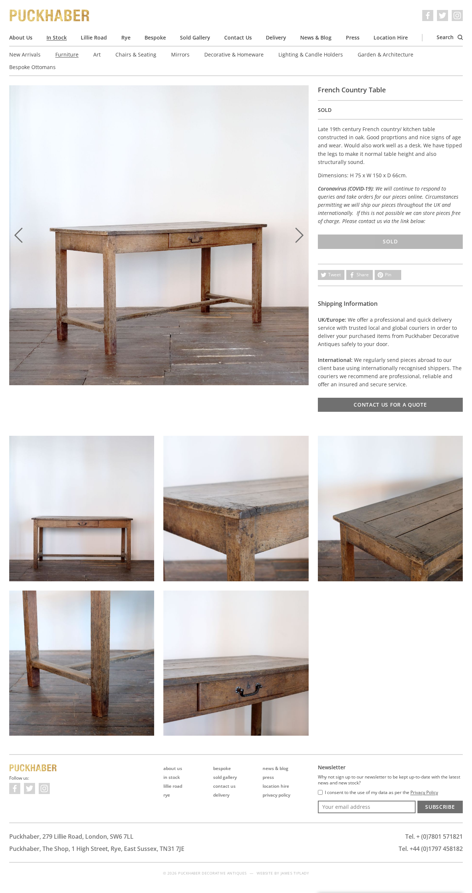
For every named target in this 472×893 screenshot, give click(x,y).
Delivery (276, 37)
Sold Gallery (195, 37)
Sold (390, 241)
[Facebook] (427, 15)
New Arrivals (25, 54)
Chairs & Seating (135, 54)
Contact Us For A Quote (390, 404)
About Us (20, 37)
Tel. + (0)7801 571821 (434, 836)
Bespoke (155, 37)
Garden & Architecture (385, 54)
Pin (388, 274)
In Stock (56, 37)
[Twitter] (442, 15)
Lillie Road (94, 37)
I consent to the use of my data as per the (381, 793)
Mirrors (180, 54)
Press (353, 37)
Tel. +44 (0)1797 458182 (431, 849)
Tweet (334, 274)
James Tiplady (295, 873)
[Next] (299, 235)
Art (97, 54)
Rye (126, 37)
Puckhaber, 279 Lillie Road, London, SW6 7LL (71, 836)
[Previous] (18, 235)
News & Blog (316, 37)
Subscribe (440, 806)
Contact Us (238, 37)
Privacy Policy (276, 795)
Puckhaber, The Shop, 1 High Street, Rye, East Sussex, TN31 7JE (96, 849)
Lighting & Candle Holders (310, 54)
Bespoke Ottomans (32, 67)
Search (446, 37)
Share (363, 274)
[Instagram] (457, 15)
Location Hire (391, 37)
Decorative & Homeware (234, 54)
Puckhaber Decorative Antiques (49, 15)
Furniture (67, 54)
